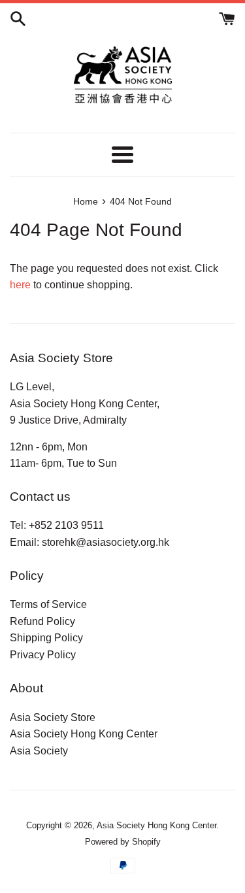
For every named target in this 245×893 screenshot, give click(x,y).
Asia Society (39, 750)
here (20, 284)
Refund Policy (42, 621)
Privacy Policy (43, 654)
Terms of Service (48, 604)
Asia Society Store (52, 717)
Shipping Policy (46, 637)
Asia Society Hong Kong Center (83, 733)
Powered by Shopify (123, 842)
